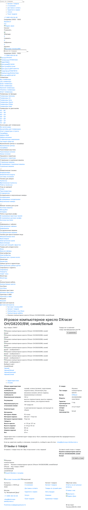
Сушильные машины (7, 166)
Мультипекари (5, 243)
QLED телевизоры (6, 83)
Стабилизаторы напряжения (9, 139)
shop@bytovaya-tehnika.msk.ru (67, 442)
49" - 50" (3, 117)
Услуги (9, 12)
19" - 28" (3, 110)
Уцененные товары (51, 498)
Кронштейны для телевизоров (10, 129)
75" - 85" (3, 123)
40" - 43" (3, 114)
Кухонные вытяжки (6, 220)
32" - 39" (3, 112)
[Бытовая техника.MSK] (12, 479)
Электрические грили (7, 241)
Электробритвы (5, 255)
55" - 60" (3, 119)
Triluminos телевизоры (7, 90)
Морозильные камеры (7, 201)
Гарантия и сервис (13, 10)
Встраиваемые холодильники (10, 199)
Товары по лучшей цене (53, 488)
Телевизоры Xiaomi (6, 102)
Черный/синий (9, 374)
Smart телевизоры (6, 92)
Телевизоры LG (5, 98)
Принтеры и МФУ (6, 296)
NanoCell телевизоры (7, 88)
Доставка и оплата (13, 8)
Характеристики (13, 380)
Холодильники (5, 197)
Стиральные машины (7, 162)
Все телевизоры (5, 79)
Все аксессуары (5, 127)
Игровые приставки (7, 292)
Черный (6, 368)
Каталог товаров (13, 3)
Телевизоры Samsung (7, 96)
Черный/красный (10, 372)
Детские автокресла (7, 305)
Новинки (48, 495)
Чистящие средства (7, 141)
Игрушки (3, 301)
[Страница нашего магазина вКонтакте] (70, 494)
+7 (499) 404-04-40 (10, 17)
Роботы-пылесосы (6, 185)
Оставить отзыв (77, 458)
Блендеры (3, 212)
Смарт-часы (4, 274)
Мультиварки (4, 238)
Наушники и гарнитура (8, 158)
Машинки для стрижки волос (10, 257)
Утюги (2, 189)
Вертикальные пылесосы (8, 183)
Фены (2, 249)
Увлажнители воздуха (7, 174)
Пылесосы (3, 181)
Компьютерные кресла (7, 284)
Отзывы (10, 383)
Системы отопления (7, 176)
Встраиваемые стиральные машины (12, 164)
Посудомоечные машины (8, 232)
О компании (11, 6)
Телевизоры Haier (6, 106)
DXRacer (74, 395)
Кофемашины (4, 228)
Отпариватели (5, 193)
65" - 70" (3, 121)
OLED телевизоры (6, 85)
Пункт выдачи (12, 14)
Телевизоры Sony (6, 100)
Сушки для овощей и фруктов (10, 245)
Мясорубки (4, 210)
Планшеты (3, 272)
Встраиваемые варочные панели (11, 216)
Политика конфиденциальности (15, 505)
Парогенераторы (6, 191)
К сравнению (71, 332)
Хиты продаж (49, 492)
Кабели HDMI (4, 135)
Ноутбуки (3, 288)
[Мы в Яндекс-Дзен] (9, 26)
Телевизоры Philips (6, 104)
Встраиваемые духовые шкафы (10, 218)
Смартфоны (4, 270)
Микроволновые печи (7, 236)
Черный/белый (9, 370)
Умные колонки (5, 154)
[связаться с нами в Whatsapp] (4, 32)
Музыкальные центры (7, 145)
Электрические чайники (8, 226)
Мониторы (3, 278)
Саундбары (4, 133)
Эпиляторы (4, 261)
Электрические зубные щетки (10, 265)
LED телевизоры (5, 81)
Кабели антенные (6, 137)
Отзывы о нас (70, 490)
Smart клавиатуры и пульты (9, 131)
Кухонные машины (6, 207)
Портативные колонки (7, 152)
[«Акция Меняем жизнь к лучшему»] (13, 473)
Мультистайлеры (6, 251)
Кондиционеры (5, 172)
